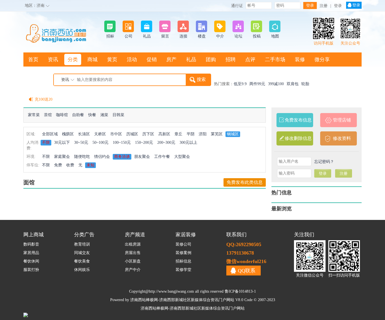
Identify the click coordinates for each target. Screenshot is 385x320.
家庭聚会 (62, 157)
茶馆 (48, 115)
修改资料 (342, 138)
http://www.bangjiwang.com (171, 291)
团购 (211, 59)
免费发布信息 (298, 120)
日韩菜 (118, 115)
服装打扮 (31, 270)
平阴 (190, 134)
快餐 (92, 115)
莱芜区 (217, 134)
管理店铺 (342, 120)
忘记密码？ (324, 162)
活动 (132, 59)
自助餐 (78, 115)
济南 (41, 5)
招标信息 (183, 261)
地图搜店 (38, 73)
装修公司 (183, 244)
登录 (338, 6)
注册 (324, 6)
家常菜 (34, 115)
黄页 (112, 59)
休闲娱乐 (82, 270)
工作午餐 (162, 157)
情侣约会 (102, 157)
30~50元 (81, 142)
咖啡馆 (62, 115)
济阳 (203, 134)
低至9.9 (240, 84)
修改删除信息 (298, 138)
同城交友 (82, 253)
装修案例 (183, 253)
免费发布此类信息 (245, 182)
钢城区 (233, 134)
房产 (171, 59)
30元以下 (62, 142)
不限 (46, 142)
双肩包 (292, 84)
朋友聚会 (142, 157)
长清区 (84, 134)
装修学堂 (183, 270)
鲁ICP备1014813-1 (240, 291)
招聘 (230, 59)
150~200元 (144, 142)
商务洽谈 (122, 157)
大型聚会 (182, 157)
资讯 (53, 59)
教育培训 (82, 244)
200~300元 (166, 142)
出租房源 (133, 244)
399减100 (276, 84)
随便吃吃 (82, 157)
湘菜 (104, 115)
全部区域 (50, 134)
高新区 (164, 134)
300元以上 (188, 142)
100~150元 (122, 142)
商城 (92, 59)
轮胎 (305, 84)
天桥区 (100, 134)
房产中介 (133, 270)
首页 (33, 59)
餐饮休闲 (31, 261)
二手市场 (275, 59)
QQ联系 (246, 270)
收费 (70, 165)
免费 (58, 165)
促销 (152, 59)
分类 (73, 59)
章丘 (178, 134)
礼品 (191, 59)
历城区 (132, 134)
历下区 (148, 134)
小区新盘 (133, 261)
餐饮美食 (82, 261)
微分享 (322, 59)
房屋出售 (133, 253)
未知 (90, 165)
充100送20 (43, 99)
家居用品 (31, 253)
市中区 (116, 134)
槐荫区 (68, 134)
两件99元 (257, 84)
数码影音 (31, 244)
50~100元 (100, 142)
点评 (250, 59)
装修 (300, 59)
